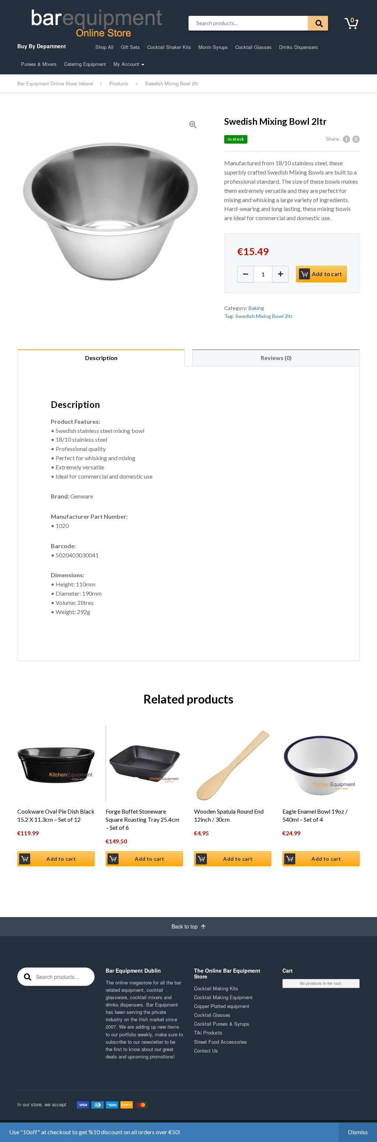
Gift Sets (130, 46)
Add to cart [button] (61, 859)
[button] (280, 274)
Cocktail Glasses (253, 46)
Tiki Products (208, 1032)
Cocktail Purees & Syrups (221, 1023)
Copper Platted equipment (221, 1005)
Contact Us (206, 1050)
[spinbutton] (263, 274)
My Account (126, 63)
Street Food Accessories (220, 1041)
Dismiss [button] (358, 1131)
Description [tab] (101, 357)
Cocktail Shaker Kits (169, 46)
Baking (256, 308)
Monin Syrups (213, 46)
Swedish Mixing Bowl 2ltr (264, 316)
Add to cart (327, 274)
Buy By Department (41, 46)
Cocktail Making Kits (216, 988)
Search (318, 23)
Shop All (104, 46)
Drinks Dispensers (298, 46)
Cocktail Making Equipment (223, 997)
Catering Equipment (85, 63)
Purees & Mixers (39, 63)
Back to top (185, 926)
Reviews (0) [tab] (276, 357)
